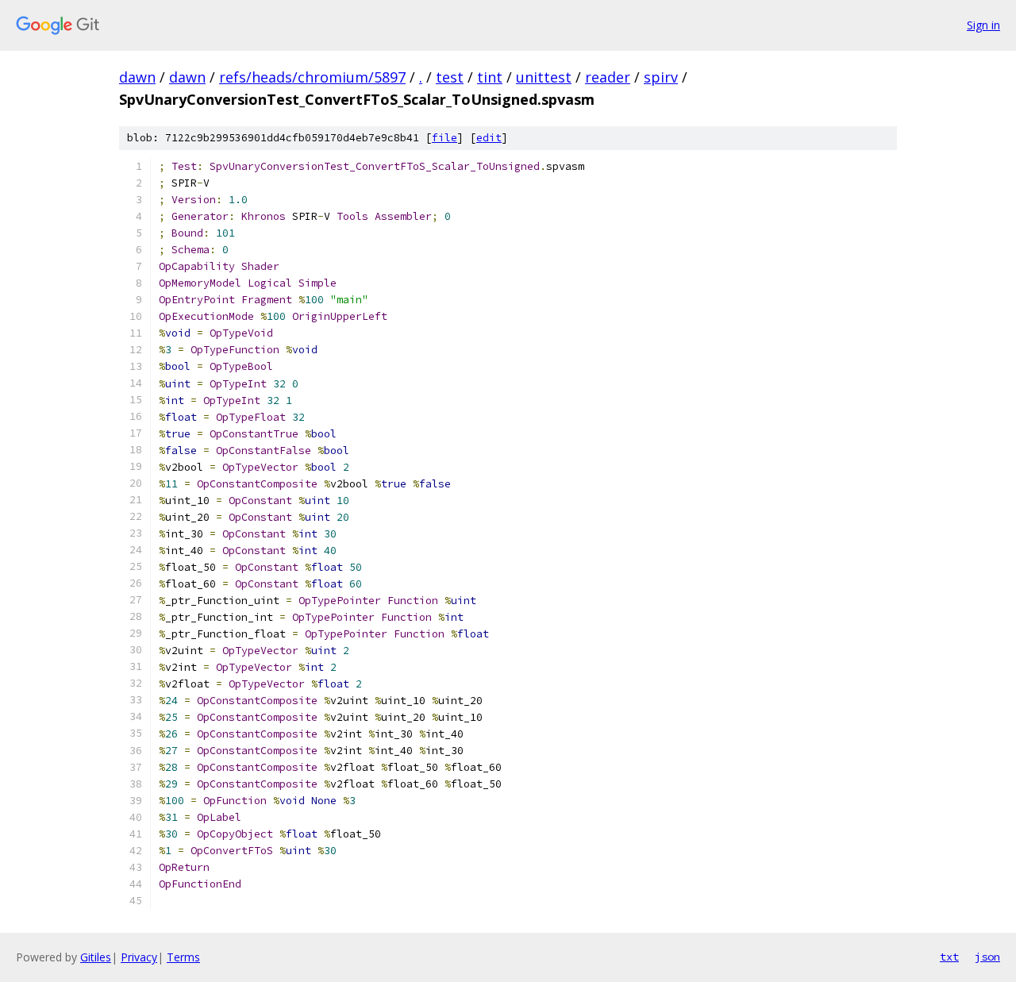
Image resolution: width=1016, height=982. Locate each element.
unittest (544, 77)
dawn (137, 77)
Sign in (983, 25)
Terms (183, 957)
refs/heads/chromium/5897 (312, 77)
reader (607, 77)
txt (949, 956)
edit (489, 137)
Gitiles (95, 957)
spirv (661, 77)
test (450, 77)
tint (489, 77)
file (444, 137)
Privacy (139, 957)
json (987, 956)
